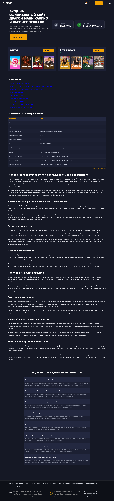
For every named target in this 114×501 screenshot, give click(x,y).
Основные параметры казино (19, 83)
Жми (88, 496)
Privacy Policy (36, 483)
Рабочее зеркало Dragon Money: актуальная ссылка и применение (31, 86)
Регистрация (99, 3)
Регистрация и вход (16, 92)
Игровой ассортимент (16, 95)
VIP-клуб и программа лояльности (21, 104)
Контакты (11, 483)
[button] (57, 379)
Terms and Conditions (64, 483)
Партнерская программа (16, 486)
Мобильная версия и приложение (20, 107)
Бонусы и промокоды (16, 101)
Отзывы (27, 483)
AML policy (45, 483)
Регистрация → (18, 37)
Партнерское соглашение (32, 486)
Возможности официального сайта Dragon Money (26, 89)
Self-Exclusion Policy (91, 483)
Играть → (48, 50)
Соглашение (19, 483)
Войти (91, 3)
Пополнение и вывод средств (19, 98)
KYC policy (53, 483)
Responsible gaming (78, 483)
